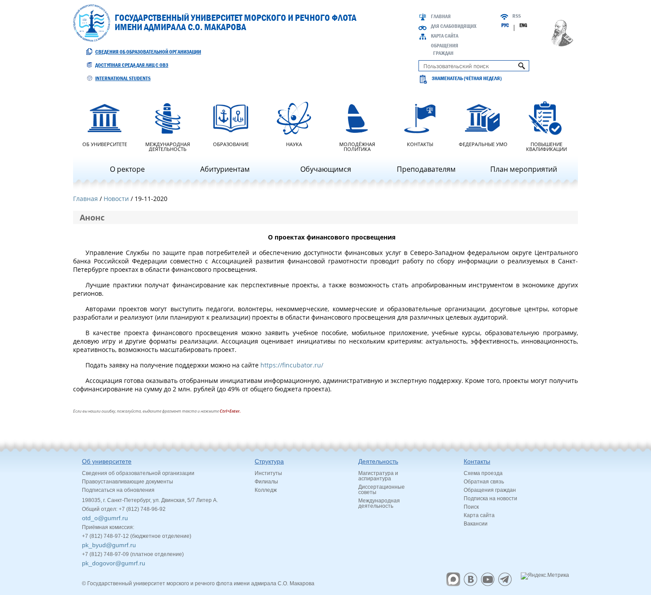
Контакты (420, 144)
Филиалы (266, 482)
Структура (269, 461)
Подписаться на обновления (118, 490)
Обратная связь (484, 482)
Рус (505, 25)
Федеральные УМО (483, 144)
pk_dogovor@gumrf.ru (113, 563)
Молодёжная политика (357, 146)
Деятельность (378, 461)
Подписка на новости (490, 498)
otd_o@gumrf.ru (105, 518)
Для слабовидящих (454, 26)
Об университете (104, 144)
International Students (123, 78)
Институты (268, 473)
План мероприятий (523, 169)
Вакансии (476, 524)
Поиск (471, 507)
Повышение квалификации (546, 146)
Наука (294, 144)
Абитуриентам (225, 169)
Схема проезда (483, 473)
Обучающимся (325, 169)
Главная (441, 16)
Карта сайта (444, 36)
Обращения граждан (490, 490)
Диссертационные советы (381, 489)
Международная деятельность (167, 146)
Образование (231, 144)
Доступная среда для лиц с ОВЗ (131, 65)
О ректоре (127, 169)
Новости (116, 198)
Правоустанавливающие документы (127, 482)
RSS (516, 16)
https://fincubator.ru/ (291, 365)
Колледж (266, 490)
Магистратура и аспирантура (378, 476)
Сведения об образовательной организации (148, 52)
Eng (523, 25)
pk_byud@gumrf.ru (109, 545)
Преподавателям (426, 169)
